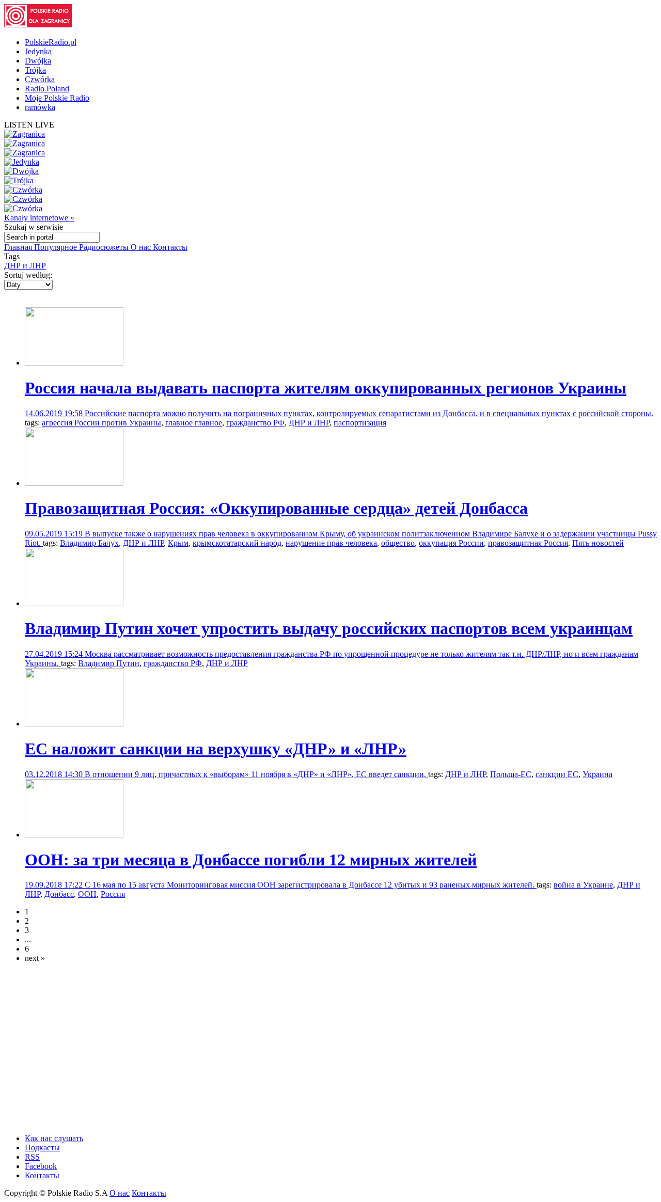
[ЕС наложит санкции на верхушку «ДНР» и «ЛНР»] (74, 723)
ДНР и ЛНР (25, 265)
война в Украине (583, 884)
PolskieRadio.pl (50, 42)
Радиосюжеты (105, 247)
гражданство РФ (255, 422)
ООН (87, 894)
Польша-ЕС (510, 774)
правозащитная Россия (528, 543)
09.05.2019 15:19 (55, 533)
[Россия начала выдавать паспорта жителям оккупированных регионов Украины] (74, 362)
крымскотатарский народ (237, 543)
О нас (142, 247)
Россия (113, 894)
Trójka (35, 70)
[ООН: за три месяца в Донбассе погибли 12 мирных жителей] (74, 834)
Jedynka (38, 51)
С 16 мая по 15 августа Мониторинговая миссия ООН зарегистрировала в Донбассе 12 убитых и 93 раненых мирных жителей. (311, 884)
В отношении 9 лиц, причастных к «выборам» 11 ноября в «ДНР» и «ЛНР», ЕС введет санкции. (256, 774)
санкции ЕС (557, 774)
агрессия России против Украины (101, 422)
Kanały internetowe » (39, 217)
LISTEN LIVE (29, 124)
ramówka (40, 107)
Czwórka (40, 79)
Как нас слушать (54, 1138)
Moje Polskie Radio (57, 97)
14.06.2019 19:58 (55, 413)
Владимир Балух (89, 543)
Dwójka (38, 60)
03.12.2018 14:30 (55, 774)
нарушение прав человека (331, 543)
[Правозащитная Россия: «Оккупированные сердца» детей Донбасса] (74, 483)
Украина (597, 774)
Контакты (170, 247)
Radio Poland (47, 88)
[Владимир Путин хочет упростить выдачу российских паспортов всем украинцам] (74, 603)
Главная (19, 247)
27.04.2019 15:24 (55, 654)
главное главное (193, 422)
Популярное (56, 247)
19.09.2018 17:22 (55, 884)
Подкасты (42, 1147)
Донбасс (59, 894)
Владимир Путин (108, 663)
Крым (178, 543)
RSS (32, 1156)
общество (398, 543)
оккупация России (451, 543)
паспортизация (360, 422)
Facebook (41, 1166)
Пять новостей (598, 543)
